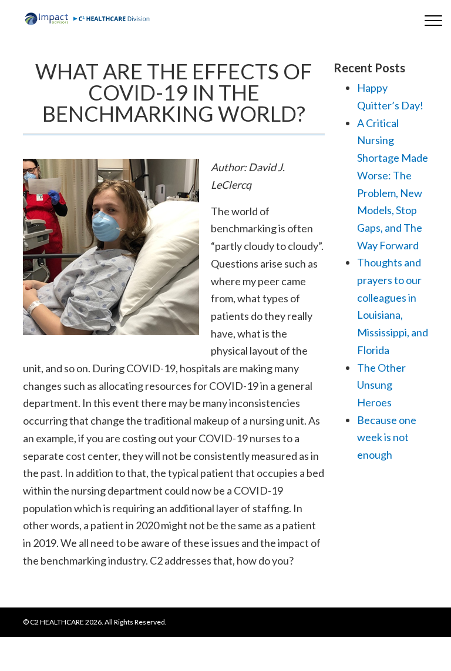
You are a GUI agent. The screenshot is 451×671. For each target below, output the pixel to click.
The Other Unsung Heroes (381, 385)
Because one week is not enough (386, 437)
